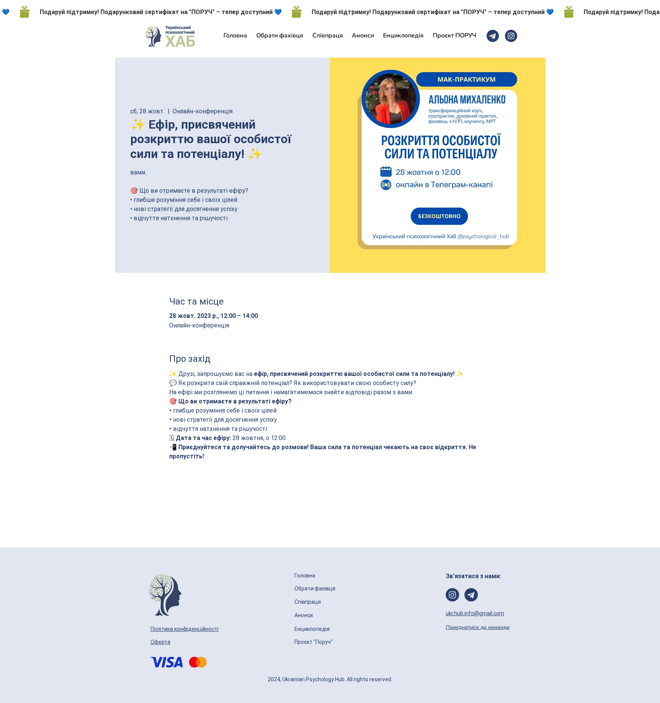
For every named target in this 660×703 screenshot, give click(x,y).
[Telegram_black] (493, 36)
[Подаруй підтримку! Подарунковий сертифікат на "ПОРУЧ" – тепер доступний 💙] (330, 12)
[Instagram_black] (511, 36)
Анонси (304, 615)
